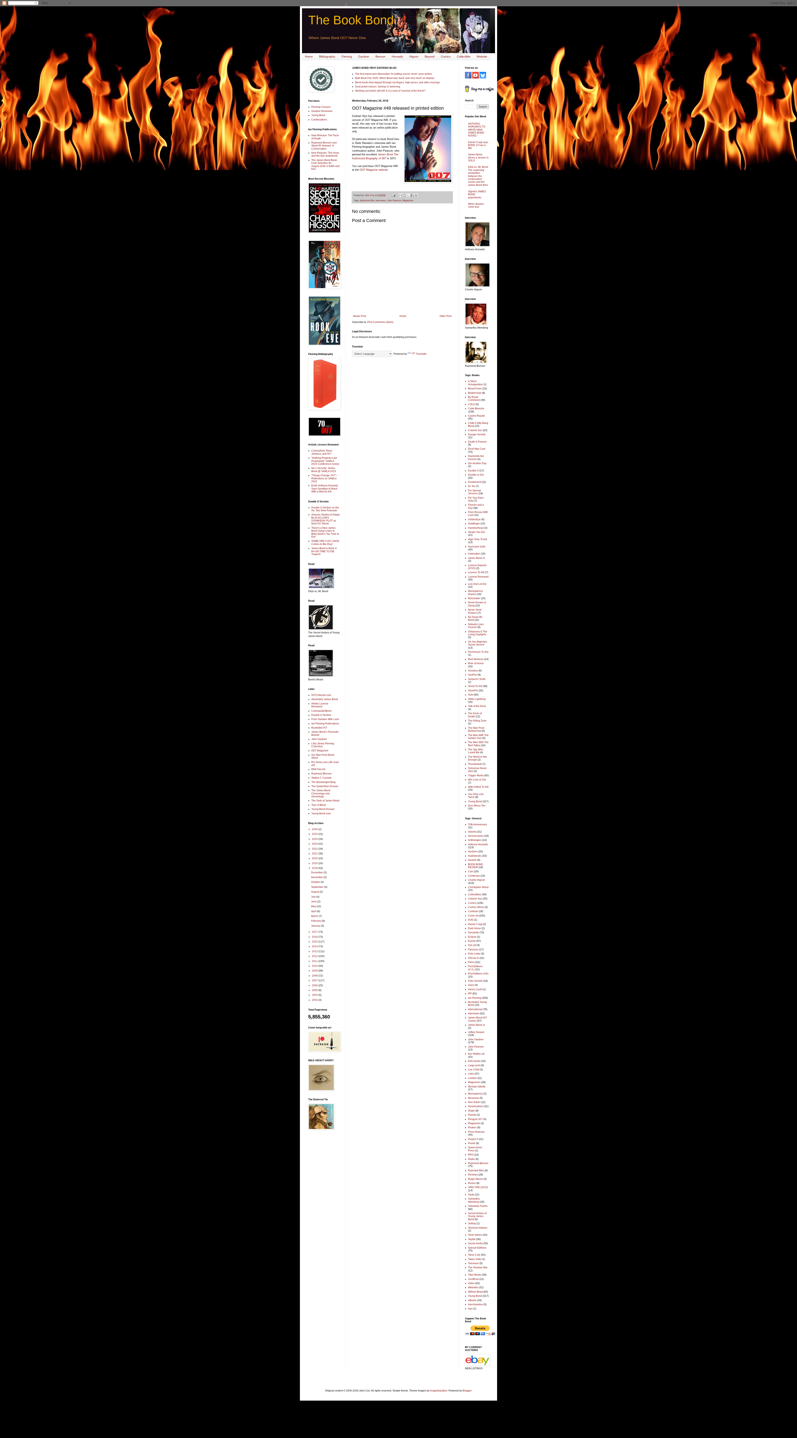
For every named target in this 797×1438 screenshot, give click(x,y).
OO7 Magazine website (374, 169)
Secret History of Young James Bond (477, 1216)
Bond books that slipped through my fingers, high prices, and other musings (397, 82)
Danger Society (476, 434)
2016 (315, 936)
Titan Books (474, 1274)
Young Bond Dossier (323, 809)
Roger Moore (475, 1179)
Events (472, 941)
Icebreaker (474, 553)
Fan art (472, 945)
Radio (471, 1159)
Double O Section (321, 715)
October (316, 882)
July (313, 896)
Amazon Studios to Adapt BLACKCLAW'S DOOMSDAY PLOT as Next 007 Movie (325, 519)
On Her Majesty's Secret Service (477, 643)
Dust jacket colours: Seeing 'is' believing (377, 86)
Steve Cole (474, 1254)
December (317, 872)
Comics (446, 56)
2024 (315, 839)
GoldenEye (474, 519)
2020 (315, 858)
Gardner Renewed (321, 111)
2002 (315, 1000)
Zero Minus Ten (476, 805)
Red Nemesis (475, 659)
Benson (380, 56)
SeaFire (472, 674)
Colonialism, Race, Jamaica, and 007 (322, 452)
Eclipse (472, 936)
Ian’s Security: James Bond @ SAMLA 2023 (323, 469)
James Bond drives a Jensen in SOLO (478, 157)
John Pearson (394, 200)
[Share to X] (408, 195)
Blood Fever (475, 388)
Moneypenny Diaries (475, 592)
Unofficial (473, 1279)
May (314, 906)
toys (470, 1308)
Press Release (476, 1131)
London (472, 1078)
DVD (470, 919)
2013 (315, 951)
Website (482, 56)
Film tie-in (473, 958)
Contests (473, 911)
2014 (315, 946)
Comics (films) (476, 907)
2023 (315, 843)
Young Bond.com (321, 813)
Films (471, 962)
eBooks (472, 1300)
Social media (475, 1243)
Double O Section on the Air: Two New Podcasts (325, 509)
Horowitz (397, 56)
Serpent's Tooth (476, 679)
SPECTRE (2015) (478, 1187)
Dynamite (473, 932)
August (315, 891)
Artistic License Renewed (319, 705)
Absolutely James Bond (324, 699)
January (316, 925)
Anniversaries (476, 835)
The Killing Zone (477, 720)
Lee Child (473, 1069)
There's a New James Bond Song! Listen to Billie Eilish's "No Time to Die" (325, 532)
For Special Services (474, 492)
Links (471, 1073)
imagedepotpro (438, 1390)
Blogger (467, 1390)
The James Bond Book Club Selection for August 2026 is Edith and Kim (325, 165)
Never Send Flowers (475, 611)
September (317, 887)
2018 (315, 868)
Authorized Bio (367, 200)
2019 (315, 863)
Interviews (380, 200)
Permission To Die (478, 651)
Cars (470, 871)
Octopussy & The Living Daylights (477, 633)
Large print (474, 1065)
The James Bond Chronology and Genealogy (320, 793)
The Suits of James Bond (325, 800)
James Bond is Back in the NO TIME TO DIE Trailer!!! (324, 551)
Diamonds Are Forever (476, 457)
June (314, 901)
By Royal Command (474, 398)
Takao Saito (474, 1259)
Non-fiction (474, 1102)
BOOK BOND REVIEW (475, 866)
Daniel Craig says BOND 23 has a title (478, 145)
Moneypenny (475, 1093)
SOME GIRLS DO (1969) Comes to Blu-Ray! (325, 542)
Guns (471, 985)
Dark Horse (474, 928)
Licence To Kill (476, 572)
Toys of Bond (318, 805)
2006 (315, 985)
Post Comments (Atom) (380, 322)
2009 (315, 970)
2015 (315, 941)
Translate (421, 353)
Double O (473, 470)
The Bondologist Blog (323, 782)
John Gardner (319, 739)
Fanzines (473, 949)
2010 (315, 965)
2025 (315, 834)
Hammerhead (476, 527)
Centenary (474, 875)
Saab (471, 1194)
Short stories (475, 1234)
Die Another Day (477, 463)
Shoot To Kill (475, 686)
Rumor (472, 1183)
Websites (473, 1287)
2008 (315, 975)
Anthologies (475, 840)
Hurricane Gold (476, 546)
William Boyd (475, 1291)
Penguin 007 (475, 1119)
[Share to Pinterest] (416, 195)
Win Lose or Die (477, 779)
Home (309, 56)
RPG (470, 1154)
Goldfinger (474, 523)
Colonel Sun (475, 430)
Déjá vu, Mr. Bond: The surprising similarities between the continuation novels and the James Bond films (478, 176)
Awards (472, 860)
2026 (315, 829)
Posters (472, 1127)
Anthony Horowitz (478, 844)
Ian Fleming (474, 997)
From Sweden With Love (325, 719)
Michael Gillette (476, 1086)
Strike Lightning (477, 699)
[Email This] (400, 195)
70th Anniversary (477, 824)
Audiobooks (475, 855)
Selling (472, 1223)
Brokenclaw (474, 392)
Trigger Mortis (476, 775)
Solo (470, 694)
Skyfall (472, 1239)
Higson (413, 56)
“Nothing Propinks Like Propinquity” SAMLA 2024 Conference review (325, 460)
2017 (315, 931)
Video (471, 1283)
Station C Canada (321, 777)
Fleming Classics (321, 107)
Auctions (473, 851)
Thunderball (475, 764)
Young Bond (318, 115)
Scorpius (473, 670)
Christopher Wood (478, 887)
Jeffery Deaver (476, 1032)
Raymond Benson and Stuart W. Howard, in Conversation (324, 145)
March (315, 916)
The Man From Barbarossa (476, 729)
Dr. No (471, 486)
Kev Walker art (476, 1053)
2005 (315, 990)
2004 (315, 995)
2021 (315, 853)
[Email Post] (393, 195)
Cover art (473, 915)
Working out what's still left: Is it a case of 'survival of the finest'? (390, 90)
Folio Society (475, 980)
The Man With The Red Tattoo (478, 744)
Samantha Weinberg (474, 1200)
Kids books (474, 1061)
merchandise (475, 1304)
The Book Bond (351, 20)
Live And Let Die (477, 584)
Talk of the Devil (477, 706)
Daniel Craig (475, 924)
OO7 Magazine (319, 750)
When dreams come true (476, 205)
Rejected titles (476, 1170)
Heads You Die (476, 532)
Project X (473, 1139)
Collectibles (474, 894)
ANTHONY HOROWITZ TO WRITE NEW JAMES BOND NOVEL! (476, 129)
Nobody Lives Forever (476, 626)
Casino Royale (476, 415)
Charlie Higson (476, 880)
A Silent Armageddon (475, 383)
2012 (315, 956)
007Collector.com (321, 695)
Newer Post (359, 316)
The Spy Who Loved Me (475, 751)
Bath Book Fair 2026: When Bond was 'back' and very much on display (394, 78)
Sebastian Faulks (478, 1206)
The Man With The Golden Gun (478, 737)
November (317, 877)
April (314, 911)
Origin (471, 1110)
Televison (473, 1263)
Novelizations (475, 1106)
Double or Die (476, 474)
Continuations (319, 119)
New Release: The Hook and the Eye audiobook (325, 154)
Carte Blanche (476, 408)
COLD (471, 404)
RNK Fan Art (318, 769)
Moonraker (474, 598)
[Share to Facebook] (412, 195)
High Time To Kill (477, 539)
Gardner (363, 56)
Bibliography (327, 56)
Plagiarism (474, 1123)
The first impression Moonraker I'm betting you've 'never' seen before (393, 73)
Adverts (472, 831)
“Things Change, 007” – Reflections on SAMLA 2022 (324, 478)
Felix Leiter (474, 953)
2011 (315, 961)
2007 (315, 980)
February (316, 920)
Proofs (471, 1143)
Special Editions (477, 1247)
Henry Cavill (475, 989)
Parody (472, 1114)
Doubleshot (474, 482)
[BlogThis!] (404, 195)
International (475, 1009)
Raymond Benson (321, 773)
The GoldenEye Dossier (324, 786)
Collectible (463, 56)
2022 (315, 848)
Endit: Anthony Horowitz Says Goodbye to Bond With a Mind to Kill (324, 488)
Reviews (473, 1174)
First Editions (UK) (478, 973)
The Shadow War (478, 1267)
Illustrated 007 (319, 727)
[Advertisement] (320, 1199)
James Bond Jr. (476, 558)
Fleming (346, 56)
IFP (470, 993)
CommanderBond (321, 710)
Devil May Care (476, 448)
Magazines (407, 200)
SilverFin (473, 690)
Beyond (430, 56)
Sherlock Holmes (477, 1227)
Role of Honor (476, 663)
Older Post (445, 316)
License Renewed (478, 576)
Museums (473, 1098)
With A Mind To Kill (478, 786)
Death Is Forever (477, 441)
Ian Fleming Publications (325, 723)
